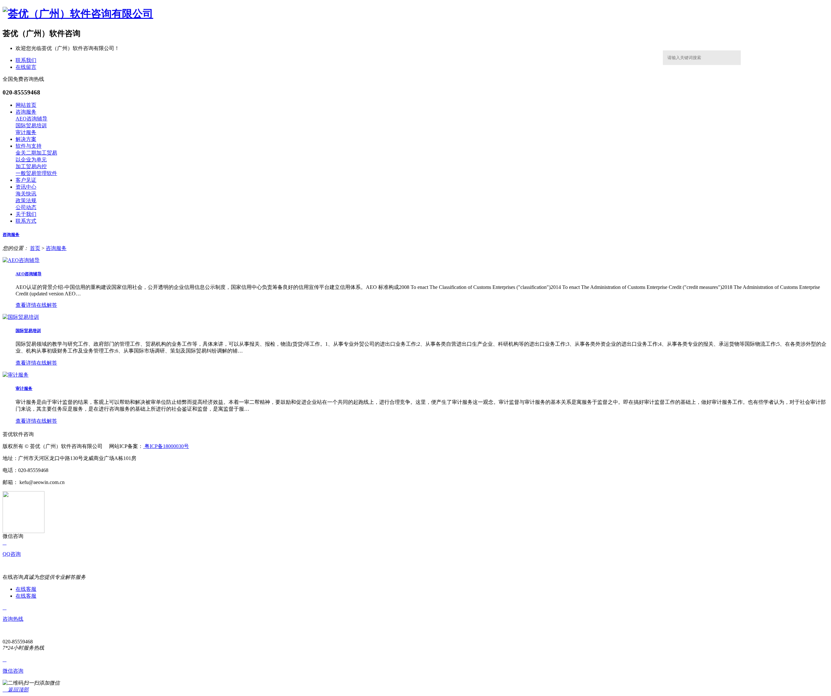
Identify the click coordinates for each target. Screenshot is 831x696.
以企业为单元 (31, 159)
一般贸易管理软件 (36, 173)
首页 (35, 248)
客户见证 (26, 180)
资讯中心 (26, 187)
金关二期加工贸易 (36, 152)
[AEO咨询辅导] (21, 260)
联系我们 (26, 60)
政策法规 (26, 200)
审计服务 (26, 132)
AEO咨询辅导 (31, 118)
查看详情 (26, 305)
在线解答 (46, 305)
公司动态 (26, 207)
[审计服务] (16, 375)
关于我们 (26, 214)
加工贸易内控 (31, 166)
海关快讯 (26, 193)
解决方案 (26, 139)
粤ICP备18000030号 (166, 446)
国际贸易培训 (31, 125)
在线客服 (26, 589)
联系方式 (26, 221)
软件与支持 (29, 146)
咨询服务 (26, 112)
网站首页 (26, 105)
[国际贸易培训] (21, 317)
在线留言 (26, 67)
